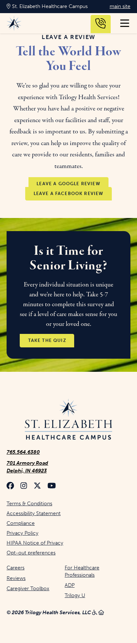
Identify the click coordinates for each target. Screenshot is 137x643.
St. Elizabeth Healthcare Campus (49, 6)
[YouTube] (51, 487)
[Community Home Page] (68, 420)
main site (120, 6)
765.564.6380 (23, 452)
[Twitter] (37, 487)
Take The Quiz (47, 340)
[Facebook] (10, 487)
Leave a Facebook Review (69, 193)
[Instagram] (23, 487)
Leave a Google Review (68, 183)
